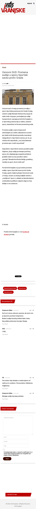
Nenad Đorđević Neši (10, 288)
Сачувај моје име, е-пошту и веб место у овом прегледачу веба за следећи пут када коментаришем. (18, 453)
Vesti (4, 67)
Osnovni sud (22, 288)
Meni (29, 3)
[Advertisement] (18, 38)
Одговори (5, 324)
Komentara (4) (7, 301)
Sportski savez (8, 292)
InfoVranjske (14, 504)
